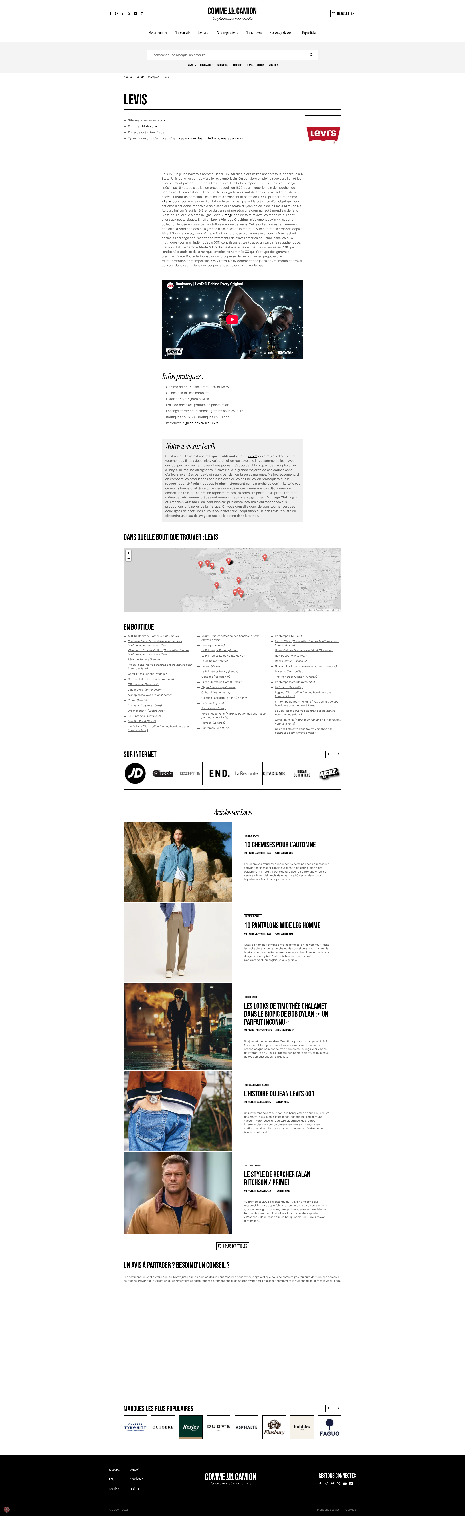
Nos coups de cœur (282, 32)
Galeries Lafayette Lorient (224, 698)
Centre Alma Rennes (147, 674)
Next (337, 754)
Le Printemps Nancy (219, 671)
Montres (273, 65)
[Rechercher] (311, 55)
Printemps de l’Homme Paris (306, 703)
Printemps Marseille (295, 682)
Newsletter (345, 13)
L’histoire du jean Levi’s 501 (279, 1094)
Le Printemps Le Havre (223, 655)
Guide (140, 77)
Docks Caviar (291, 661)
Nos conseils (182, 32)
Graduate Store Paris (155, 643)
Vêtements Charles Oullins (158, 652)
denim (252, 456)
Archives (114, 1488)
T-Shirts (213, 138)
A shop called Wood (150, 695)
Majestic (289, 671)
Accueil (128, 77)
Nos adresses (254, 32)
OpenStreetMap (322, 610)
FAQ (111, 1479)
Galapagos (213, 645)
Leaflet (309, 610)
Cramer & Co (145, 705)
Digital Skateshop (218, 687)
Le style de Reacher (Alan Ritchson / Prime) (277, 1178)
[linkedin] (141, 13)
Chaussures (206, 65)
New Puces (291, 655)
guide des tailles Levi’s (201, 423)
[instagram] (116, 13)
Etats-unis (150, 126)
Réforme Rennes (145, 659)
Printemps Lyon (215, 728)
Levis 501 (171, 201)
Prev (329, 754)
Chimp (137, 700)
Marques (153, 77)
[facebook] (110, 13)
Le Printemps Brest (145, 716)
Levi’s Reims (214, 661)
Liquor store (145, 689)
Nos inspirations (227, 32)
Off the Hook (143, 684)
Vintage (227, 215)
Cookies (350, 1509)
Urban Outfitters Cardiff (222, 682)
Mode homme (158, 32)
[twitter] (129, 13)
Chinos (260, 65)
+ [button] (128, 553)
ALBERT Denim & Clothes (153, 636)
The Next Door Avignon (296, 677)
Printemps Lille (288, 636)
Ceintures (160, 138)
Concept (215, 677)
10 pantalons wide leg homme (282, 925)
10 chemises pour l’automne (280, 845)
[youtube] (135, 13)
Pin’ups (212, 703)
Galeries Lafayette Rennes (151, 679)
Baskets (191, 65)
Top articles (309, 32)
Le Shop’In (289, 687)
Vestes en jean (232, 138)
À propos (114, 1469)
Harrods (213, 723)
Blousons (237, 65)
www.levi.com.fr (156, 120)
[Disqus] (232, 1347)
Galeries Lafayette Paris (304, 731)
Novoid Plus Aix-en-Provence (306, 666)
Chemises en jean (182, 138)
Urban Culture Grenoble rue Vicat (304, 650)
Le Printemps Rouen (219, 650)
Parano (211, 666)
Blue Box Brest (142, 721)
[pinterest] (123, 13)
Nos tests (203, 32)
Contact (134, 1469)
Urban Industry (146, 711)
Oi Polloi (215, 692)
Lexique (135, 1488)
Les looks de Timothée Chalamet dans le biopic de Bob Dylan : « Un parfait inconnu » (286, 1014)
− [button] (128, 558)
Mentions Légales (328, 1509)
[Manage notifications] (6, 1509)
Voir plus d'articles (232, 1246)
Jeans (249, 65)
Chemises (222, 65)
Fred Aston (213, 708)
